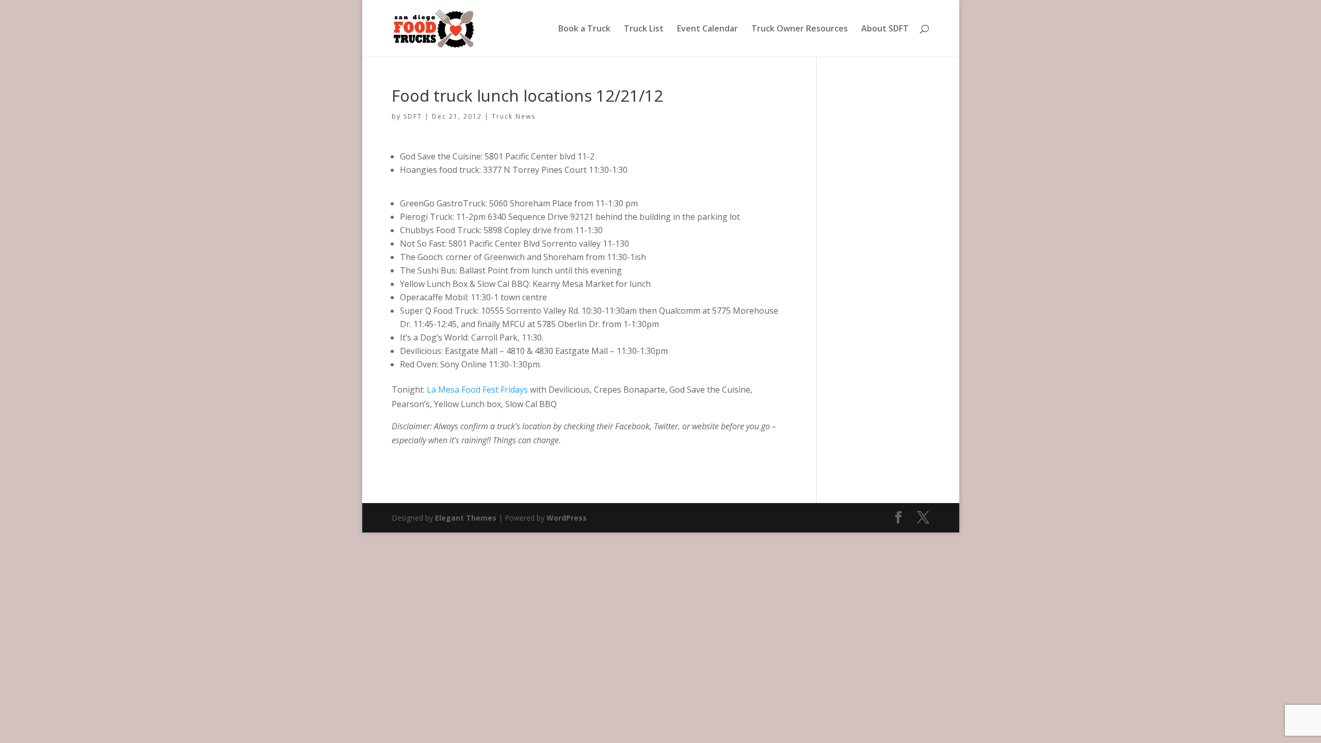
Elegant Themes (465, 518)
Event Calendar (707, 29)
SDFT (413, 116)
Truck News (514, 116)
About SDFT (885, 29)
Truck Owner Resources (799, 29)
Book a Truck (584, 29)
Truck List (644, 29)
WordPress (566, 518)
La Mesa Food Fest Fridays (478, 389)
